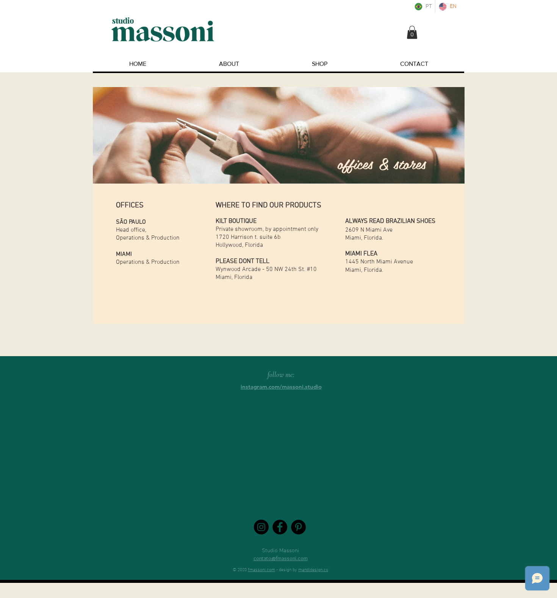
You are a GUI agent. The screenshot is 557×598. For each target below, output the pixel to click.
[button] (412, 32)
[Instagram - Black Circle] (261, 527)
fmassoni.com (261, 570)
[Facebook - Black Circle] (279, 527)
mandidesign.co (313, 570)
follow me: (281, 374)
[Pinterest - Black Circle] (298, 527)
